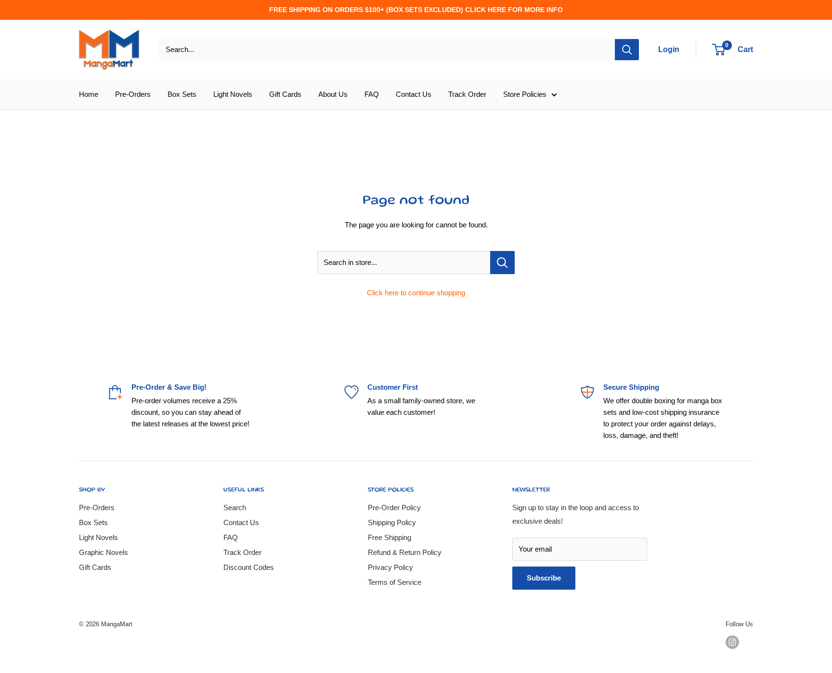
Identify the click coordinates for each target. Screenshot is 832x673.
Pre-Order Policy (394, 507)
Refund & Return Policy (405, 552)
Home (88, 94)
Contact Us (413, 94)
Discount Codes (248, 567)
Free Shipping (389, 537)
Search (234, 507)
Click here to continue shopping (416, 293)
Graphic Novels (103, 552)
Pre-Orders (133, 94)
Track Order (467, 94)
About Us (333, 94)
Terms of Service (394, 582)
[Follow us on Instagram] (732, 642)
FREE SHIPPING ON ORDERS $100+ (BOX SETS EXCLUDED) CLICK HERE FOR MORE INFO (416, 9)
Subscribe (544, 578)
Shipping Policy (392, 522)
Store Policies (524, 94)
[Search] (627, 49)
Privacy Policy (390, 567)
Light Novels (232, 94)
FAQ (371, 94)
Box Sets (182, 94)
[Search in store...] (502, 262)
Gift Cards (285, 94)
